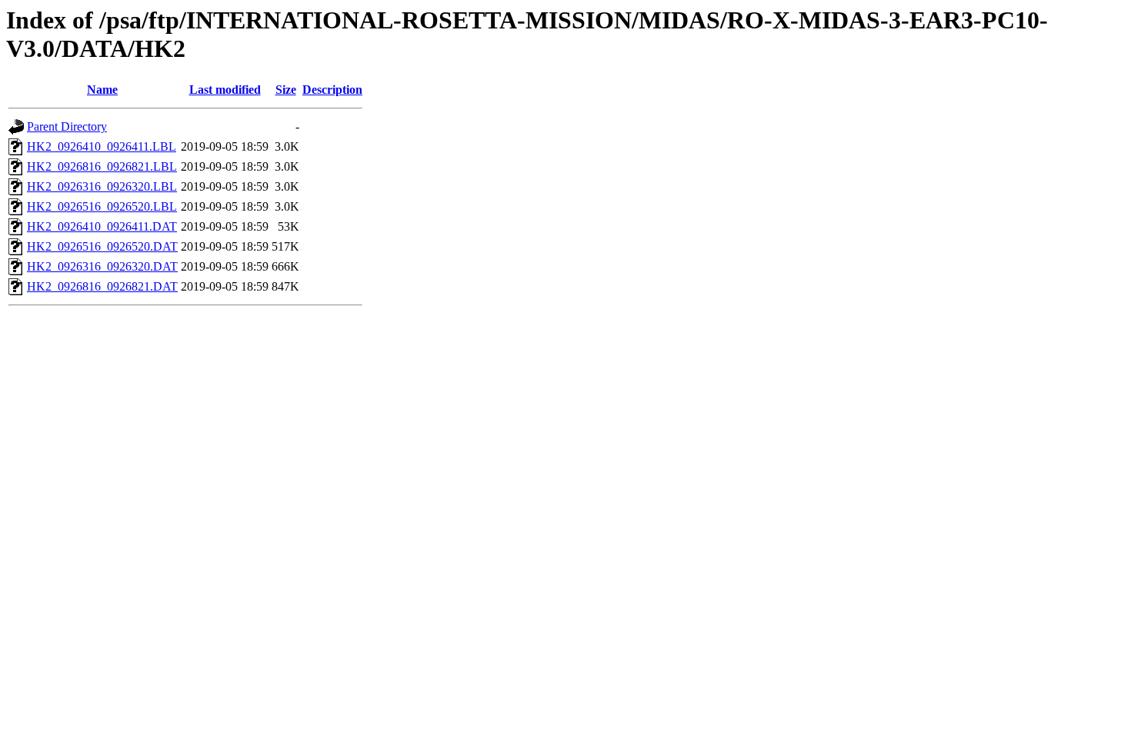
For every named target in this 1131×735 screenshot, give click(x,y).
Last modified (225, 89)
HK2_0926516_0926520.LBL (102, 206)
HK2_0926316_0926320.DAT (102, 266)
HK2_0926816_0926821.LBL (102, 166)
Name (102, 89)
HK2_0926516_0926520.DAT (102, 246)
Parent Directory (67, 126)
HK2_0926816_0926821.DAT (102, 286)
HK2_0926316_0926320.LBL (102, 186)
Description (332, 89)
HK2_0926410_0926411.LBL (101, 146)
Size (285, 89)
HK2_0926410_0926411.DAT (102, 226)
